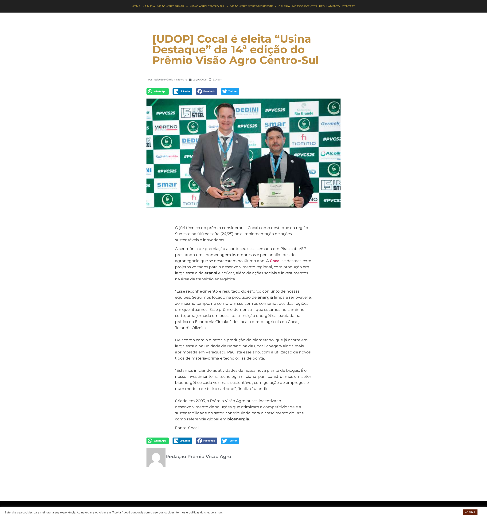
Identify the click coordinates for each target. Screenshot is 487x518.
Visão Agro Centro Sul (207, 6)
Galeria (284, 6)
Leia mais (217, 512)
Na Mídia (148, 6)
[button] (157, 91)
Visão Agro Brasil (170, 6)
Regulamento (329, 6)
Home (136, 6)
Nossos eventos (304, 6)
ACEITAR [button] (470, 512)
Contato (348, 6)
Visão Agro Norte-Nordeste (251, 6)
